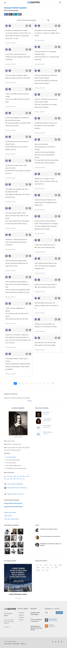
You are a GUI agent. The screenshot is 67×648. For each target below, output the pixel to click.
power (60, 565)
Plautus (29, 400)
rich (24, 478)
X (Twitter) (21, 617)
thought (38, 570)
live (21, 478)
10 (52, 383)
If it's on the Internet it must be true (50, 536)
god (5, 476)
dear (14, 478)
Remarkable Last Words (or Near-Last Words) (36, 628)
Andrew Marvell (47, 419)
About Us (23, 643)
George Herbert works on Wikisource (17, 487)
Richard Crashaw (47, 432)
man (8, 476)
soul (18, 476)
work (48, 567)
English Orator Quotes (10, 512)
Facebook (21, 612)
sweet (14, 476)
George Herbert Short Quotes (13, 503)
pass (11, 478)
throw (17, 478)
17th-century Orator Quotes (11, 519)
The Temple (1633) (11, 457)
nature (46, 565)
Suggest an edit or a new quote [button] (15, 494)
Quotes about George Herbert (13, 506)
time (51, 565)
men (43, 570)
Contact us (7, 626)
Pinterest (21, 619)
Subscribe (59, 612)
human (37, 567)
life (21, 476)
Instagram (21, 615)
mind (43, 567)
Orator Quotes (8, 515)
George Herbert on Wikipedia (15, 484)
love (11, 476)
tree (8, 478)
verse (27, 476)
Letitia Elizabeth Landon (18, 594)
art (52, 567)
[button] (60, 2)
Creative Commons (18, 436)
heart (56, 567)
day (5, 478)
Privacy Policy (16, 643)
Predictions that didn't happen (48, 529)
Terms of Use (7, 643)
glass (23, 476)
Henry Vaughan (47, 425)
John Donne (46, 412)
